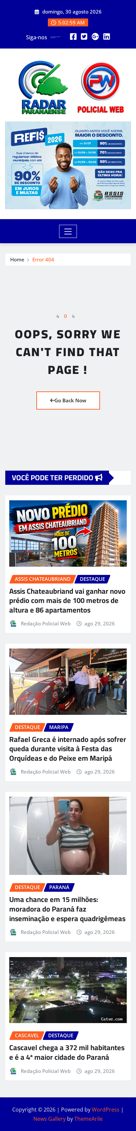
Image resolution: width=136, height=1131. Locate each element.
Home (17, 259)
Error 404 (43, 259)
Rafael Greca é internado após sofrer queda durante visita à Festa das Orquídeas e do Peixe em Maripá (67, 748)
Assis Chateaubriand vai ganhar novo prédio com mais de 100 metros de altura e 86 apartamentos (67, 600)
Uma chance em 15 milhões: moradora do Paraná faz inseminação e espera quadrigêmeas (67, 908)
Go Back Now (70, 400)
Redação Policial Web (46, 623)
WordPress (105, 1109)
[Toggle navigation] (68, 231)
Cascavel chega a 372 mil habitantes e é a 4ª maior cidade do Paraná (66, 1052)
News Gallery (49, 1118)
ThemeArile (88, 1118)
